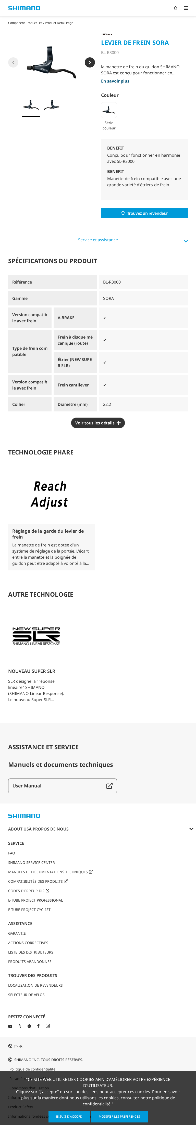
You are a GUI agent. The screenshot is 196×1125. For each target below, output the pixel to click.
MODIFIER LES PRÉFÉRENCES (119, 1116)
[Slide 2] (51, 105)
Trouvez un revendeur (147, 213)
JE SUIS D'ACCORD (69, 1116)
